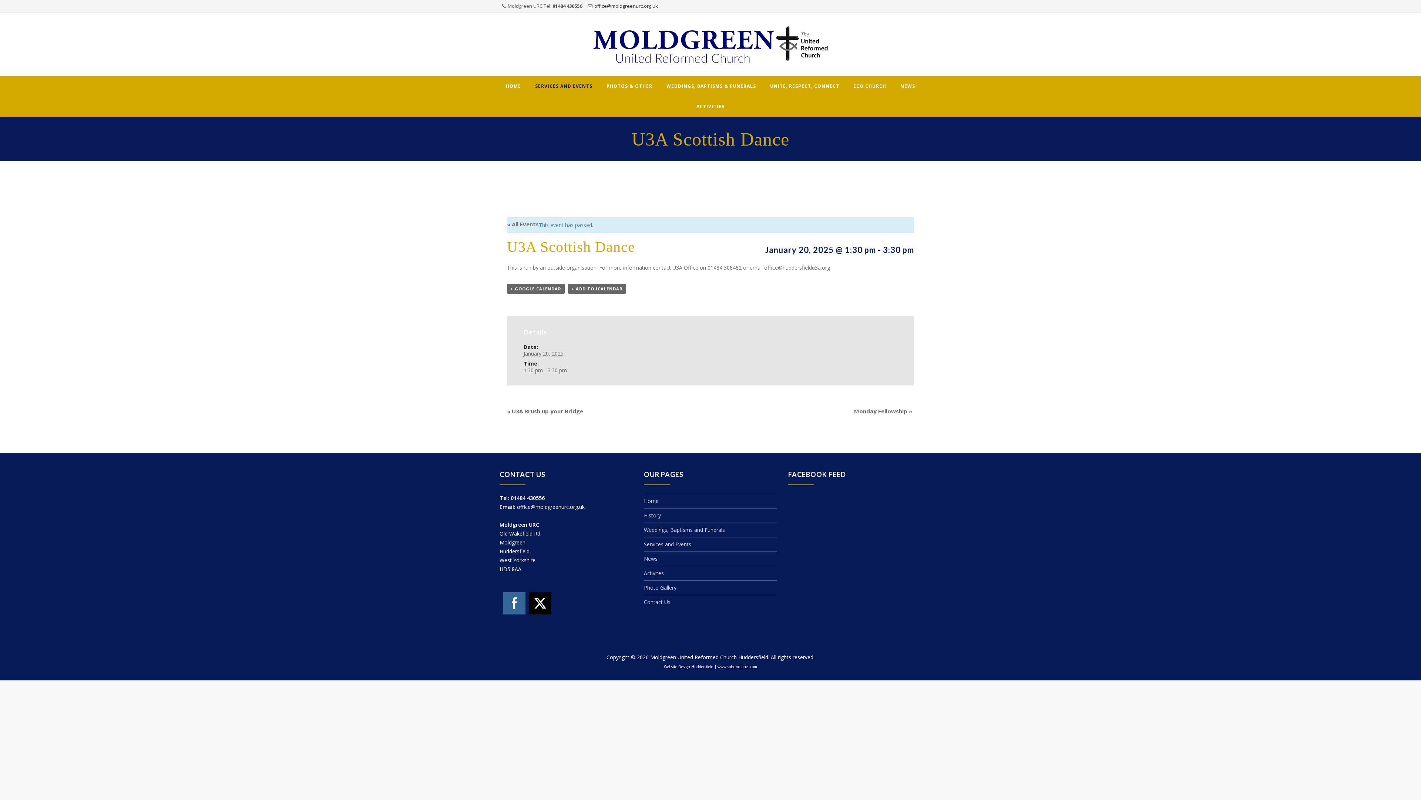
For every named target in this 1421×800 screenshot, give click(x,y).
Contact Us (657, 602)
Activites (654, 573)
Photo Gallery (660, 587)
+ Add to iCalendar (597, 288)
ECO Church (869, 86)
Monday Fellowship (883, 411)
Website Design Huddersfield (688, 666)
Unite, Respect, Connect (804, 86)
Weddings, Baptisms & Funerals (711, 86)
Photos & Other (629, 86)
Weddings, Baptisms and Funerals (684, 529)
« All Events (523, 224)
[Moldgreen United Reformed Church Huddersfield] (710, 44)
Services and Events (563, 86)
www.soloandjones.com (737, 666)
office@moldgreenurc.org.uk (626, 6)
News (907, 86)
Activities (710, 106)
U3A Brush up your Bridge (545, 411)
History (652, 515)
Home (513, 86)
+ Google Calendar (535, 288)
